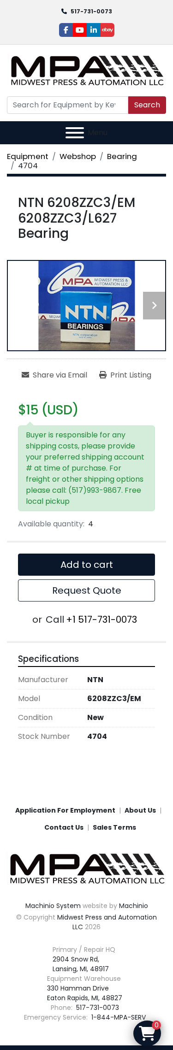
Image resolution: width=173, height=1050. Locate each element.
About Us (140, 810)
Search (147, 105)
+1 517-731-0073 (101, 619)
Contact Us (64, 827)
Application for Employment (65, 810)
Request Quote (86, 590)
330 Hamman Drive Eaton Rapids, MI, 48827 (84, 993)
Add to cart (86, 564)
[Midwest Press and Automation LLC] (86, 868)
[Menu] (75, 132)
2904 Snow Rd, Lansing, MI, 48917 (81, 964)
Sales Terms (114, 827)
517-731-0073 (91, 11)
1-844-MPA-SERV (117, 1017)
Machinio (133, 905)
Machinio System (53, 905)
